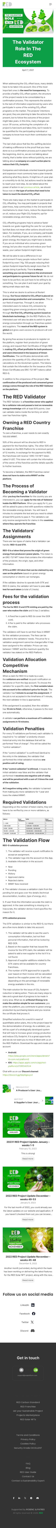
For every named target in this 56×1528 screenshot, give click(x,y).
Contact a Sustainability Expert (28, 1481)
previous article (31, 187)
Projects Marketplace (28, 1415)
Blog (28, 1468)
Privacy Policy (28, 1439)
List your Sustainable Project (28, 1411)
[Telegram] (33, 1498)
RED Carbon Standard (28, 1402)
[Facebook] (15, 1498)
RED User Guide (28, 1472)
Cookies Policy (28, 1444)
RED (41, 1513)
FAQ (28, 1464)
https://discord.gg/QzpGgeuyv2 (18, 1075)
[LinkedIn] (21, 1498)
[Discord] (39, 1498)
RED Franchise (28, 1407)
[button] (28, 826)
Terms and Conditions (28, 1435)
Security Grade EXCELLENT (28, 1448)
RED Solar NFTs (28, 1419)
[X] (27, 1498)
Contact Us (28, 1476)
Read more (28, 1159)
